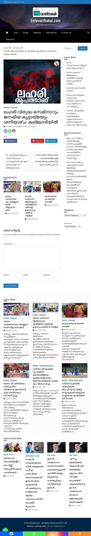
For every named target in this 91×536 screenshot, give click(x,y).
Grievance (10, 39)
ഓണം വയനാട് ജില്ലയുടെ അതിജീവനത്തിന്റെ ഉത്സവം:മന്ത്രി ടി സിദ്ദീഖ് (31, 206)
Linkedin (52, 141)
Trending (7, 107)
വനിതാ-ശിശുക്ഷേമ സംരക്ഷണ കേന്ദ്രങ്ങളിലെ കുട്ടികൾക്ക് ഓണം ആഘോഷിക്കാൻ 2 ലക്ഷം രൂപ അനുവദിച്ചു (45, 376)
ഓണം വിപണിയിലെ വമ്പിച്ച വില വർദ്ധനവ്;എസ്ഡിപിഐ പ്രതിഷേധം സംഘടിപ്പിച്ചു (75, 101)
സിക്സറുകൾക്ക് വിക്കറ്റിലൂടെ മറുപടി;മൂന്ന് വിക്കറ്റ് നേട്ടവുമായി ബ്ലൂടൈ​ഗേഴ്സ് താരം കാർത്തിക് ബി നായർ (73, 391)
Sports (6, 454)
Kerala (25, 32)
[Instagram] (13, 131)
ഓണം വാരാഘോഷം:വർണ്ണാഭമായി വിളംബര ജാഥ (11, 203)
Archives (68, 223)
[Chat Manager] (5, 531)
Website (46, 275)
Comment (8, 244)
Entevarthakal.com (46, 20)
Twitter (24, 141)
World (11, 454)
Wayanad (14, 107)
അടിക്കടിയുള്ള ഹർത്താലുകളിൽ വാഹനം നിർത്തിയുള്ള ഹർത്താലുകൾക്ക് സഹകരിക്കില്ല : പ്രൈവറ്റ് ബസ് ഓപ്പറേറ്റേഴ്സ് (76, 149)
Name (7, 275)
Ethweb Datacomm (55, 526)
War (48, 455)
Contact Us (66, 32)
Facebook (11, 141)
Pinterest (38, 141)
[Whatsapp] (9, 131)
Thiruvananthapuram (46, 365)
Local (15, 32)
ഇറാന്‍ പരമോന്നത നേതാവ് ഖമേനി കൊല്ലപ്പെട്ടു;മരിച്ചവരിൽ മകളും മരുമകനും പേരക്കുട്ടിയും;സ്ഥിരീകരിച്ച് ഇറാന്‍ (56, 473)
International (51, 32)
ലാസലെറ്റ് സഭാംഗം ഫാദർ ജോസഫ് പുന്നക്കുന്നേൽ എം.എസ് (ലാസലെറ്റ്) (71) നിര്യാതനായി (17, 161)
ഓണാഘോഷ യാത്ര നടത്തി (51, 199)
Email (26, 275)
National (37, 32)
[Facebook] (5, 131)
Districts (6, 318)
